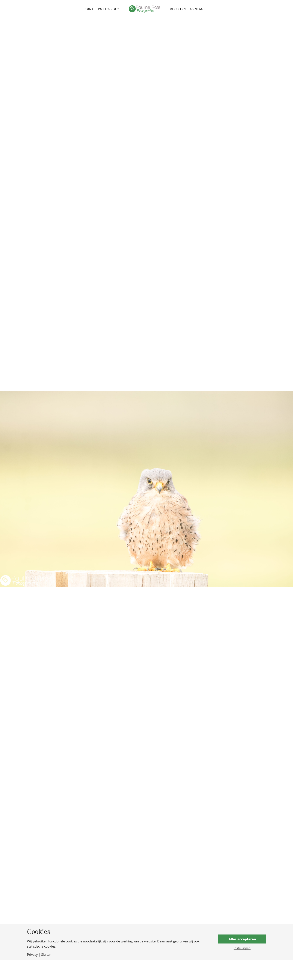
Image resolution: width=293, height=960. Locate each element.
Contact (197, 9)
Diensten (178, 9)
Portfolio (107, 9)
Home (89, 9)
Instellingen (242, 948)
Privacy (32, 954)
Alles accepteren (242, 939)
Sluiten (46, 954)
